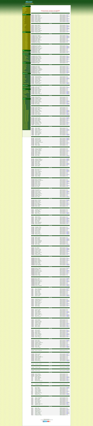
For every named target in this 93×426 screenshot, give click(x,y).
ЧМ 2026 (24, 55)
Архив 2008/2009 (25, 42)
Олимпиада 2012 (25, 126)
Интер (23, 19)
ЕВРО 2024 (24, 104)
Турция (24, 80)
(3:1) (61, 27)
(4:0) (61, 374)
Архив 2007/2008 (25, 43)
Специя (24, 26)
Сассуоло (39, 15)
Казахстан (24, 81)
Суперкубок (24, 10)
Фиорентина (39, 20)
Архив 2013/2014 (25, 38)
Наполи (24, 22)
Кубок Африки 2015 (25, 118)
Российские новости (26, 91)
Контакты (24, 97)
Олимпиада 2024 (25, 124)
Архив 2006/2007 (25, 44)
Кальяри (24, 20)
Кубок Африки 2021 (25, 116)
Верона (24, 18)
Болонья (24, 16)
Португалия (24, 79)
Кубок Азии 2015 (25, 123)
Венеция (24, 17)
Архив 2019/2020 (25, 34)
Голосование (24, 93)
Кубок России (25, 66)
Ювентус (24, 30)
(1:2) (61, 37)
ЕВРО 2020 (24, 105)
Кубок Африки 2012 (25, 120)
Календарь (24, 9)
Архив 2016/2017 (25, 36)
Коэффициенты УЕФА (26, 92)
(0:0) (61, 19)
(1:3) (61, 165)
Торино (24, 27)
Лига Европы (24, 56)
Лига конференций (25, 57)
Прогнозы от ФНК (25, 90)
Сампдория (24, 25)
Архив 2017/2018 (25, 35)
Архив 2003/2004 (25, 46)
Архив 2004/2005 (25, 45)
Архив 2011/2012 (25, 40)
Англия (24, 74)
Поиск (23, 94)
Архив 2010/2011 (25, 41)
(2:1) (61, 56)
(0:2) (61, 18)
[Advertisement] (50, 7)
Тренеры (24, 11)
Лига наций (24, 58)
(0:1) (61, 15)
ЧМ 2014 (24, 101)
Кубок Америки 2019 (26, 111)
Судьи (23, 12)
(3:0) (61, 47)
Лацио (23, 21)
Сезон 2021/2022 (25, 7)
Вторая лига (24, 65)
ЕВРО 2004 (24, 108)
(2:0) (61, 14)
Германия (24, 75)
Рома (23, 23)
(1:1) (61, 82)
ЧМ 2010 (24, 102)
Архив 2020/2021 (25, 33)
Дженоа (38, 14)
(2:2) (61, 132)
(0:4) (61, 98)
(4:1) (61, 31)
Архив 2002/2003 (25, 47)
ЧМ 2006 (24, 103)
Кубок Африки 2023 (25, 115)
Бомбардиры (24, 8)
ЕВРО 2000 (24, 109)
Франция (24, 77)
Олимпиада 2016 (25, 125)
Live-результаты (25, 51)
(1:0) (61, 20)
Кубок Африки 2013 (25, 119)
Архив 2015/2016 (25, 37)
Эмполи (24, 29)
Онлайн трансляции (25, 52)
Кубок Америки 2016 (26, 112)
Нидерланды (24, 78)
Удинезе (24, 28)
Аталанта (24, 15)
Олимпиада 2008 (25, 127)
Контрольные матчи (25, 87)
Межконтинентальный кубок (26, 61)
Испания (24, 76)
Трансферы (24, 86)
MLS (23, 82)
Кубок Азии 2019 (25, 122)
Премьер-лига (25, 64)
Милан (40, 21)
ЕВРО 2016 (24, 106)
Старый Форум (25, 96)
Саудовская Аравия (25, 83)
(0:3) (61, 173)
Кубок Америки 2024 (26, 110)
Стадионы (24, 71)
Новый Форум (25, 95)
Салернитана (24, 24)
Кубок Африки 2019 (25, 117)
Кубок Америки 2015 (26, 113)
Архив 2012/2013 (25, 39)
